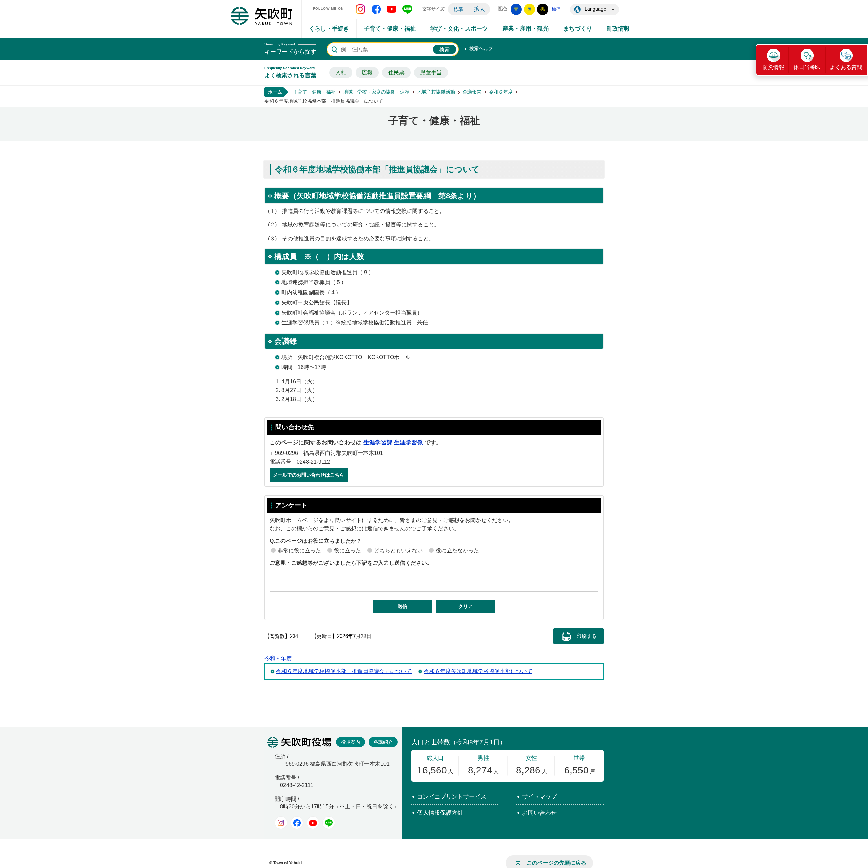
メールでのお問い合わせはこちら (308, 475)
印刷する (586, 636)
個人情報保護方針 (440, 813)
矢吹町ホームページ (261, 16)
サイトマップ (539, 796)
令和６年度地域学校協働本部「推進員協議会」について (344, 671)
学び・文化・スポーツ (459, 28)
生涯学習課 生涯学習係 (393, 442)
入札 (340, 72)
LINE (328, 822)
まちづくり (577, 28)
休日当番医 (807, 67)
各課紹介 (383, 742)
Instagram (281, 822)
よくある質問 (846, 67)
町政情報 (618, 28)
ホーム (275, 92)
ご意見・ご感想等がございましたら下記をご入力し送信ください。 (351, 563)
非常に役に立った (299, 550)
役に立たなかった (457, 550)
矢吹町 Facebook (376, 9)
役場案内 (350, 742)
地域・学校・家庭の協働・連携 (376, 92)
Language (595, 9)
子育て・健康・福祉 (390, 28)
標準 (458, 9)
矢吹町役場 (299, 742)
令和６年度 (501, 92)
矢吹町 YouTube (391, 9)
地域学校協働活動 (436, 92)
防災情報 (773, 67)
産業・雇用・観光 (525, 28)
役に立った (347, 550)
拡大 (479, 9)
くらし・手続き (329, 28)
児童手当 (431, 72)
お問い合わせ (539, 813)
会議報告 (471, 92)
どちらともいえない (398, 550)
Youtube (313, 822)
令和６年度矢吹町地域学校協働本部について (478, 671)
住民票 (396, 72)
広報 (367, 72)
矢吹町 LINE (407, 9)
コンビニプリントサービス (451, 796)
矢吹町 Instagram (360, 9)
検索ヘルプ (481, 48)
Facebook (297, 822)
